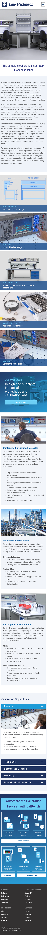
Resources (4, 914)
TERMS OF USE (5, 930)
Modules (28, 899)
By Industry (5, 899)
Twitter (27, 918)
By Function (5, 896)
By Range (4, 893)
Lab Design (28, 903)
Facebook (28, 914)
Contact (4, 921)
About (3, 911)
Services (4, 918)
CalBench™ (28, 893)
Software (4, 903)
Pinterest (28, 921)
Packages (28, 896)
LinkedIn (27, 911)
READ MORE (21, 402)
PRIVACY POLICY (17, 930)
